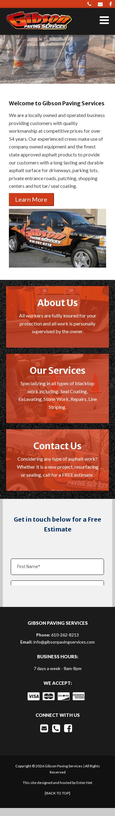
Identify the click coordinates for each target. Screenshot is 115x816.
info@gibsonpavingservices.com (64, 641)
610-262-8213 (65, 634)
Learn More (31, 199)
